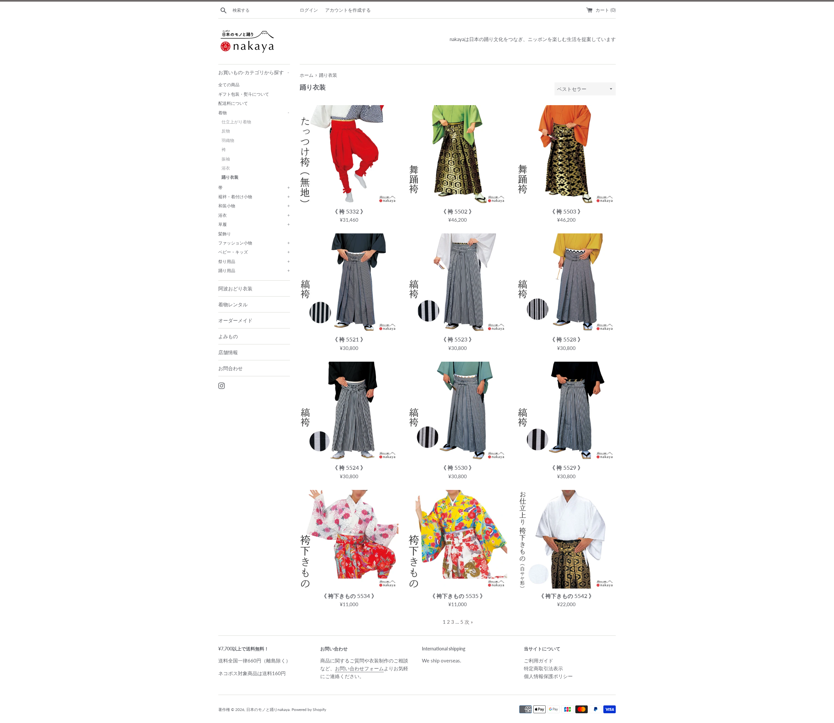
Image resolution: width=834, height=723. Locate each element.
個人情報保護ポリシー (548, 676)
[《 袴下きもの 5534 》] (349, 539)
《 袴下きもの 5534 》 (349, 596)
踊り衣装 (230, 177)
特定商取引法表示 (543, 668)
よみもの (228, 336)
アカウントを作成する (348, 10)
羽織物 (228, 140)
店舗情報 (228, 352)
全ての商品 (228, 84)
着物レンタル (233, 304)
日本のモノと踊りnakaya (268, 709)
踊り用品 (254, 270)
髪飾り (224, 233)
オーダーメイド (235, 320)
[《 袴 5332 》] (349, 154)
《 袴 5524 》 (349, 468)
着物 (253, 112)
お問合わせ (230, 368)
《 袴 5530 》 (457, 468)
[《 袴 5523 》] (457, 282)
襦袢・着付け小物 (254, 196)
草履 (254, 224)
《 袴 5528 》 (566, 339)
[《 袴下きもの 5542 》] (566, 539)
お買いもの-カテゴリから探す (253, 72)
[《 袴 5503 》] (566, 154)
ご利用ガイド (538, 660)
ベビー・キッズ (254, 252)
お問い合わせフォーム (359, 668)
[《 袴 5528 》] (566, 282)
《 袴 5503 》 (566, 211)
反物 (226, 130)
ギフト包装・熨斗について (243, 94)
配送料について (233, 103)
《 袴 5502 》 (457, 211)
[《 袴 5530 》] (457, 411)
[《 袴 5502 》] (457, 154)
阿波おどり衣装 (235, 288)
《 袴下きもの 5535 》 (457, 596)
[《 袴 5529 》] (566, 411)
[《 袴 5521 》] (349, 282)
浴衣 (226, 168)
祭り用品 (254, 261)
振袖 (226, 158)
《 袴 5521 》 (349, 339)
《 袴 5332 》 (349, 211)
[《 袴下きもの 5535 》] (457, 539)
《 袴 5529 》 (566, 468)
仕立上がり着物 (236, 121)
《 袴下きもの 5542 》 (566, 596)
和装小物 (254, 205)
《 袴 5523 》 (457, 339)
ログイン (309, 10)
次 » (469, 622)
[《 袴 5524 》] (349, 411)
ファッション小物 (254, 242)
